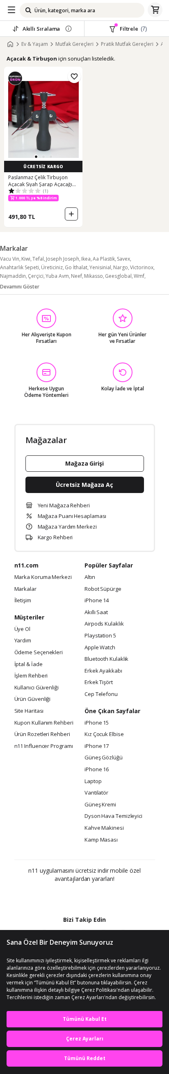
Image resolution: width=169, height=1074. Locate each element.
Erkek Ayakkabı (103, 671)
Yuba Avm (57, 275)
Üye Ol (22, 629)
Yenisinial (100, 267)
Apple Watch (99, 647)
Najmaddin (13, 275)
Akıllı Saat (96, 612)
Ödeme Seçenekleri (38, 652)
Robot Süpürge (102, 589)
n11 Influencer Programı (43, 746)
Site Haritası (29, 711)
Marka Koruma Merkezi (43, 577)
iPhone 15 (96, 723)
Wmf (139, 275)
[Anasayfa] (10, 44)
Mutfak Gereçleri (74, 44)
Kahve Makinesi (104, 828)
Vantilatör (96, 793)
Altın (89, 577)
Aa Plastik (104, 258)
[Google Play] (59, 896)
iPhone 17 (96, 746)
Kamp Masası (101, 840)
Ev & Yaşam (34, 44)
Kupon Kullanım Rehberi (43, 723)
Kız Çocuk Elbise (104, 734)
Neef (76, 275)
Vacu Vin (9, 258)
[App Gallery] (107, 896)
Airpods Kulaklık (104, 624)
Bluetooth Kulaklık (106, 659)
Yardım (22, 640)
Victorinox (141, 267)
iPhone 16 (96, 769)
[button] (36, 157)
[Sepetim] (155, 10)
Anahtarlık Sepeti (19, 267)
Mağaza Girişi (84, 463)
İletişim (22, 600)
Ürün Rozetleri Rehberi (42, 734)
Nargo (120, 267)
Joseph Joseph (62, 258)
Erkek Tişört (98, 682)
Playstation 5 (100, 636)
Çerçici (35, 275)
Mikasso (93, 275)
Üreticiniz (52, 267)
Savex (123, 258)
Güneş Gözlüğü (103, 757)
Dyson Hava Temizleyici (113, 816)
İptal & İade (28, 664)
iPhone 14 (96, 600)
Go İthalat (76, 267)
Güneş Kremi (100, 805)
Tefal (38, 258)
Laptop (92, 781)
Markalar (25, 589)
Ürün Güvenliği (32, 699)
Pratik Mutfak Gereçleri (127, 44)
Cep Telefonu (101, 694)
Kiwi (25, 258)
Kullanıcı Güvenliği (36, 687)
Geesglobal (118, 275)
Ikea (86, 258)
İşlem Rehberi (31, 676)
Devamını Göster (19, 286)
